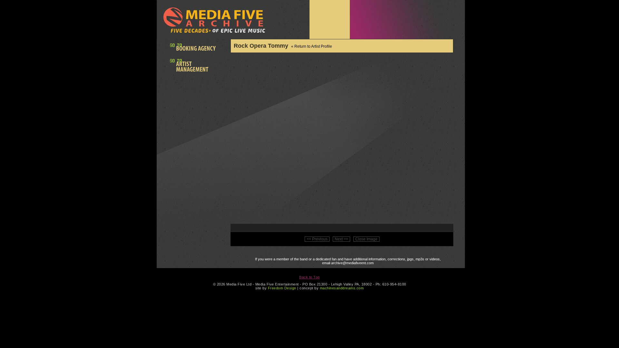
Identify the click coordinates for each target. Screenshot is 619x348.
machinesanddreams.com (342, 288)
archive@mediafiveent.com (352, 263)
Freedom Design (282, 288)
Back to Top (309, 277)
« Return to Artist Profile (311, 46)
